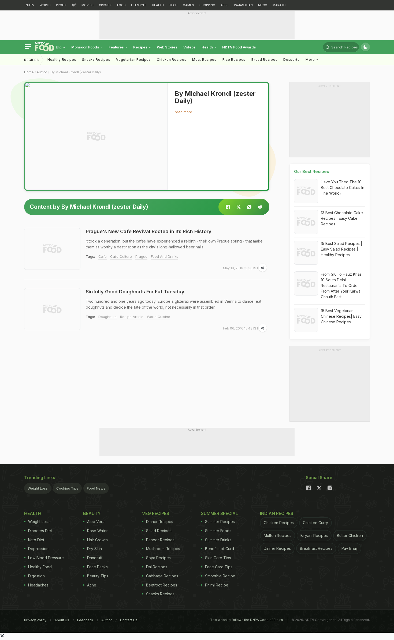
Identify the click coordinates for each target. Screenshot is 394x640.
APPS (225, 5)
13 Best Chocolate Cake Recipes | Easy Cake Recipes (342, 218)
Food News (96, 488)
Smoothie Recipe (220, 576)
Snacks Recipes (96, 60)
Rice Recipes (234, 60)
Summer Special (219, 513)
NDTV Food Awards (239, 47)
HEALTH (158, 5)
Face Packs (97, 567)
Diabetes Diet (40, 530)
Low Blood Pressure (46, 557)
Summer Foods (218, 530)
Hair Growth (97, 539)
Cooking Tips (67, 488)
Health (208, 47)
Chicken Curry (315, 522)
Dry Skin (94, 548)
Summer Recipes (220, 521)
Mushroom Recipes (163, 548)
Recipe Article (131, 317)
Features (117, 47)
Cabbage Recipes (162, 576)
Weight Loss (38, 488)
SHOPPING (207, 5)
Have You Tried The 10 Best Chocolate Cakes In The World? (342, 187)
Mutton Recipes (277, 535)
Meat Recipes (204, 60)
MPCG (262, 5)
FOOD (121, 5)
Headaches (38, 585)
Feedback (85, 620)
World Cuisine (158, 317)
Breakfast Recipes (316, 548)
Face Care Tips (218, 567)
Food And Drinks (164, 256)
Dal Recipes (156, 567)
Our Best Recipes (311, 171)
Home (29, 72)
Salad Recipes (159, 530)
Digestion (36, 576)
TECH (173, 5)
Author (42, 72)
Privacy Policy (35, 620)
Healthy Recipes (61, 60)
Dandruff (94, 557)
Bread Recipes (264, 60)
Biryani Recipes (314, 535)
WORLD (45, 5)
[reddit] (260, 207)
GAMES (188, 5)
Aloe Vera (96, 521)
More (311, 60)
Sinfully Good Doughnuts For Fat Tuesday (135, 291)
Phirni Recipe (216, 585)
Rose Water (97, 530)
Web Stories (167, 47)
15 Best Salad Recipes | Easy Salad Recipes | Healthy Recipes (341, 249)
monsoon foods (85, 47)
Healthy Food (40, 567)
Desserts (291, 60)
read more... (185, 112)
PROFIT (61, 5)
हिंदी (74, 5)
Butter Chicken (350, 535)
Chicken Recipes (172, 60)
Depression (38, 548)
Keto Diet (36, 539)
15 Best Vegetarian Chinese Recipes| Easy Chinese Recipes (341, 316)
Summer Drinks (218, 539)
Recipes (140, 47)
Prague (141, 256)
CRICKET (105, 5)
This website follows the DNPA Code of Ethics (246, 620)
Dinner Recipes (159, 521)
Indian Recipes (276, 513)
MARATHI (279, 5)
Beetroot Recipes (161, 585)
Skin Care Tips (218, 557)
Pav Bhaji (349, 548)
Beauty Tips (97, 576)
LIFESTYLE (139, 5)
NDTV (30, 5)
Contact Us (128, 620)
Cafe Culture (121, 256)
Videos (189, 47)
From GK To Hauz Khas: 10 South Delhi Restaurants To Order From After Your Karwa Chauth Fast (341, 285)
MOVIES (87, 5)
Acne (91, 585)
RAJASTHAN (243, 5)
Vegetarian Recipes (133, 60)
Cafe (102, 256)
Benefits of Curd (219, 548)
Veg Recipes (155, 513)
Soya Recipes (158, 557)
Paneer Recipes (160, 539)
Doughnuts (107, 317)
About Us (61, 620)
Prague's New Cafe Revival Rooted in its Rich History (148, 231)
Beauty (92, 513)
